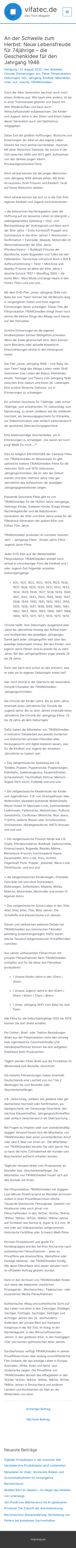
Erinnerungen (25, 73)
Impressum (38, 1539)
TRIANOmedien (41, 82)
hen (24, 78)
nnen (7, 82)
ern (38, 73)
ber (47, 69)
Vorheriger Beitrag (38, 1409)
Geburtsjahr (12, 78)
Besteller (56, 69)
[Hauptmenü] (67, 11)
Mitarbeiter (62, 78)
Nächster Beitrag (38, 1419)
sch (15, 82)
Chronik (9, 73)
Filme (45, 73)
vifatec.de (41, 9)
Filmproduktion (61, 73)
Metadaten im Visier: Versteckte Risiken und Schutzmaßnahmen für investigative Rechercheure (34, 1477)
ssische (24, 82)
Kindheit (48, 78)
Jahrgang (34, 78)
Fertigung (10, 69)
